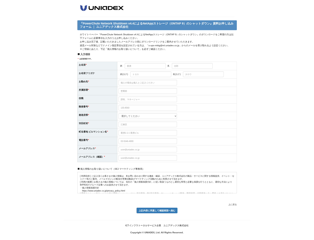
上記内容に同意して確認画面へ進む (157, 210)
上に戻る (232, 204)
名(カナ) (177, 74)
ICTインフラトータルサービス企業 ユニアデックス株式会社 (157, 225)
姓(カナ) (124, 74)
